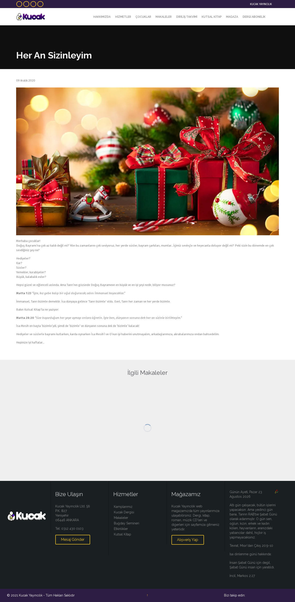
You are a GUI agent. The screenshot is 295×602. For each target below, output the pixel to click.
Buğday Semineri (126, 523)
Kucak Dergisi (124, 512)
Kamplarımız (123, 507)
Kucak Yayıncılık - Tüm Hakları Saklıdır (47, 595)
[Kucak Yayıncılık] (30, 16)
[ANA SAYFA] (87, 17)
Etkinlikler (121, 529)
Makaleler (121, 518)
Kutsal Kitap (122, 534)
